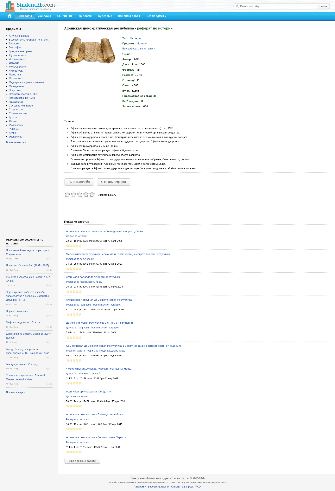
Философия (16, 125)
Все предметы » (16, 142)
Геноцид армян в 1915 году (22, 364)
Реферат (135, 38)
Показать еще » (15, 392)
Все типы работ (129, 16)
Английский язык (19, 35)
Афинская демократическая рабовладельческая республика (104, 231)
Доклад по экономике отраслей (83, 373)
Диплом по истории (77, 396)
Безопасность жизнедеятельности (29, 39)
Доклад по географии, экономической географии (92, 327)
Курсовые (105, 16)
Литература (15, 70)
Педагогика (15, 90)
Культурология (17, 66)
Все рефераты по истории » (138, 48)
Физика (13, 121)
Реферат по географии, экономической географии (93, 304)
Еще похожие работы (82, 460)
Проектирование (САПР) (23, 97)
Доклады (44, 16)
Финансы (14, 128)
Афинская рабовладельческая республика (93, 276)
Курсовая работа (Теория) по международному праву (95, 350)
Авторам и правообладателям (151, 486)
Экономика (15, 136)
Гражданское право (20, 51)
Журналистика (17, 55)
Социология (16, 109)
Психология (16, 101)
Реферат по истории (77, 419)
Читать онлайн (79, 182)
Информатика (17, 59)
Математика (16, 78)
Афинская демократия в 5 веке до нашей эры (95, 414)
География (15, 47)
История (142, 43)
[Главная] (10, 16)
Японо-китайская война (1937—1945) (27, 265)
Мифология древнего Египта (23, 322)
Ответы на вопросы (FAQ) (186, 486)
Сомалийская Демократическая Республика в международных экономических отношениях (123, 345)
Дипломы (85, 16)
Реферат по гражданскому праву (84, 282)
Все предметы (157, 16)
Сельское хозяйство (21, 105)
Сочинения (65, 16)
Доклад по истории (76, 236)
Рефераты (25, 16)
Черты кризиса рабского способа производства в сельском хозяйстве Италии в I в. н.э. (27, 296)
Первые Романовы (17, 311)
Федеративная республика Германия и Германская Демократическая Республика (118, 253)
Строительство (18, 113)
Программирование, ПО (23, 94)
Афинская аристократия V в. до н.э (88, 391)
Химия (12, 132)
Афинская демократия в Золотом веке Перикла (96, 437)
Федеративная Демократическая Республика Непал (99, 368)
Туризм (13, 117)
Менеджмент (16, 86)
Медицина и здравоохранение (26, 82)
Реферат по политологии (80, 259)
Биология (14, 43)
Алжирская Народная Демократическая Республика (99, 299)
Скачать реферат (113, 182)
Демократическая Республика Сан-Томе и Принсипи (99, 322)
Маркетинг (15, 74)
